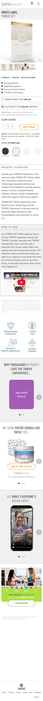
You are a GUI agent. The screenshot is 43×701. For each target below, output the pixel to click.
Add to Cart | (21, 466)
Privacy (11, 692)
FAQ (30, 692)
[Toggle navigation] (38, 3)
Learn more (21, 603)
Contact (18, 692)
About (25, 692)
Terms (4, 692)
